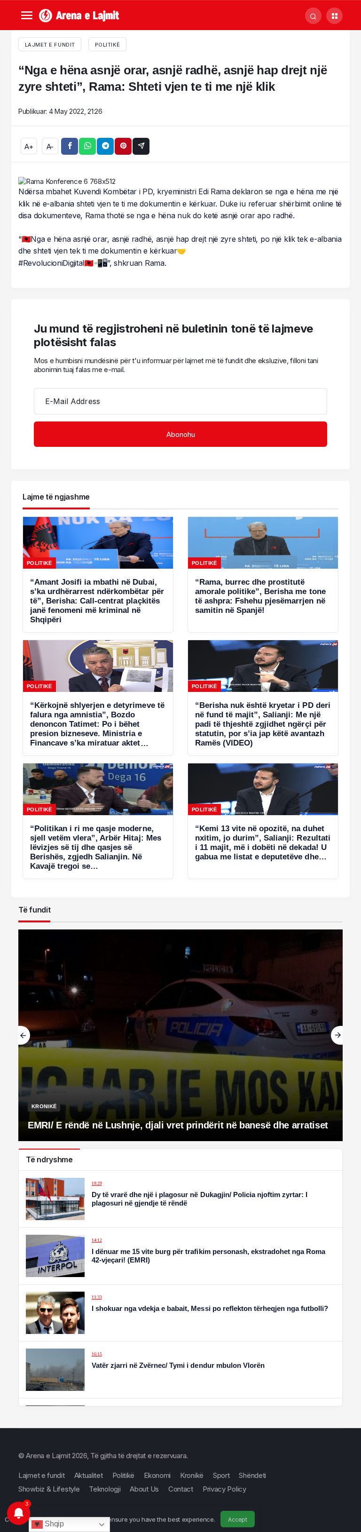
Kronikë (43, 1106)
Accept (237, 1519)
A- (50, 146)
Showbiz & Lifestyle (48, 1488)
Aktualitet (88, 1475)
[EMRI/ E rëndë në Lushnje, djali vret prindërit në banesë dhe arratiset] (180, 1035)
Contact (180, 1488)
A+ (28, 146)
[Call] (313, 16)
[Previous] (24, 1035)
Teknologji (104, 1488)
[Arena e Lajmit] (80, 14)
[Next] (337, 1035)
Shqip (53, 1524)
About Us (144, 1488)
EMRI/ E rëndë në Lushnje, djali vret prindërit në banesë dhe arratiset (178, 1125)
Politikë (107, 44)
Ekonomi (157, 1475)
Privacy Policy (224, 1488)
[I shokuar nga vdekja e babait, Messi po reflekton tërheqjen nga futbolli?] (180, 1313)
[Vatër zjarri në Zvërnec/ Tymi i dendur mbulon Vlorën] (180, 1369)
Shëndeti (252, 1475)
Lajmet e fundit (41, 1475)
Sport (221, 1475)
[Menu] (26, 16)
